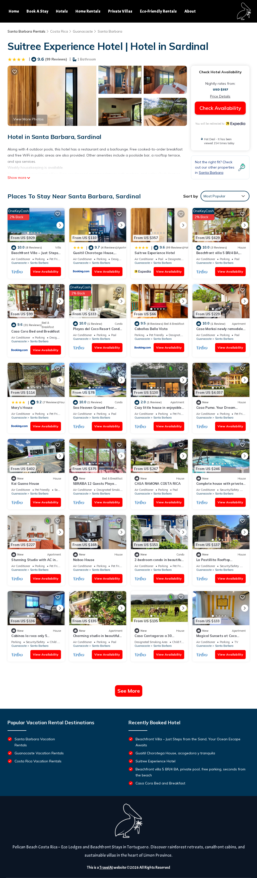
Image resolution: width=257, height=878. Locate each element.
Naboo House (83, 560)
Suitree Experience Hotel (155, 253)
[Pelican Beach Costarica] (128, 821)
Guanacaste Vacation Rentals (39, 753)
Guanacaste (83, 31)
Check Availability (220, 108)
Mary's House (22, 408)
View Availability (45, 271)
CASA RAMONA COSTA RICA (157, 484)
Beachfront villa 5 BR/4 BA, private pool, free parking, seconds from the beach (190, 772)
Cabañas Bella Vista (151, 329)
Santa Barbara (110, 31)
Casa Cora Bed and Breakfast (35, 331)
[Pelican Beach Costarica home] (244, 11)
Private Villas (120, 11)
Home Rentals (88, 11)
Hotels (62, 11)
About (190, 11)
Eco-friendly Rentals (158, 11)
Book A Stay (37, 11)
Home (14, 11)
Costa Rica (59, 31)
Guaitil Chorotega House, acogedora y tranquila (175, 753)
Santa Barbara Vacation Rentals (35, 742)
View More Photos (28, 119)
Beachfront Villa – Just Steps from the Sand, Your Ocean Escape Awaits (188, 742)
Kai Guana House (25, 484)
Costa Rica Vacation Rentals (38, 761)
